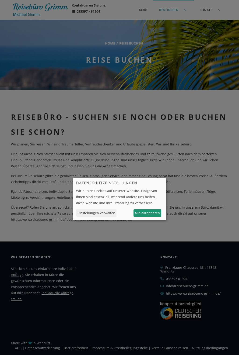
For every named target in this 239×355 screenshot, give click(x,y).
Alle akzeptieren (147, 213)
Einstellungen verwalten (96, 213)
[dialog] (119, 199)
